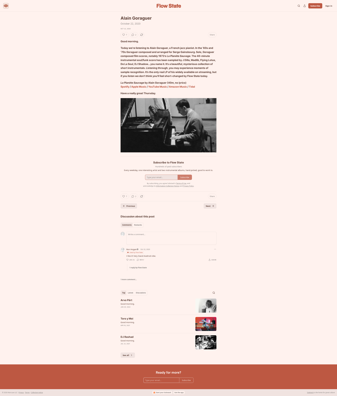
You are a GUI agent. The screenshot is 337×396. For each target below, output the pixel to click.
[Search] (298, 5)
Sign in (328, 5)
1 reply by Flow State (138, 267)
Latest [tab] (130, 293)
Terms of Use (181, 183)
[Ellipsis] (215, 249)
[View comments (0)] (146, 347)
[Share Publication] (304, 5)
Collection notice (37, 392)
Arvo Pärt (126, 300)
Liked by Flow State (136, 252)
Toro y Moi (127, 318)
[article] (168, 305)
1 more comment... (129, 279)
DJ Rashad (127, 336)
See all (126, 355)
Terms (27, 392)
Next (208, 206)
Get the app (179, 392)
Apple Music (138, 86)
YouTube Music (157, 86)
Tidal (192, 86)
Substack (310, 392)
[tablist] (132, 225)
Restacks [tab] (138, 225)
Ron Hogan (131, 249)
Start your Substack (163, 392)
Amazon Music (178, 86)
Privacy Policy (188, 186)
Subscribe (315, 5)
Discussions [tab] (141, 293)
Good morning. (128, 303)
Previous (130, 206)
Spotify (125, 86)
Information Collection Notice (167, 186)
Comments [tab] (127, 225)
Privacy (21, 392)
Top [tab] (123, 293)
